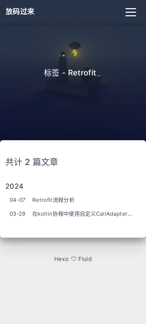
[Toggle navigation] (130, 12)
